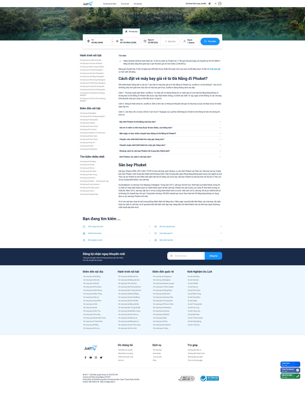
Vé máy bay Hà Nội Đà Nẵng (128, 294)
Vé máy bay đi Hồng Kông (162, 290)
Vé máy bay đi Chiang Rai (88, 149)
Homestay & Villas (109, 4)
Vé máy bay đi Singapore (162, 276)
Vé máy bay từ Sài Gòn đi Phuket (91, 63)
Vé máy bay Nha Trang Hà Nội (129, 307)
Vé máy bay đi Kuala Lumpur (89, 188)
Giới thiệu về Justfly (125, 350)
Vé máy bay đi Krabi (86, 146)
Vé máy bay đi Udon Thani (89, 126)
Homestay (157, 353)
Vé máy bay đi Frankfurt (162, 325)
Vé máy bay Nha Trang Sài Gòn (129, 290)
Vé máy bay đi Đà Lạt (87, 168)
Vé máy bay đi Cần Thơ (91, 311)
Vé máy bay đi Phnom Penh (163, 304)
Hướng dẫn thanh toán (196, 353)
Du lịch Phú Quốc (194, 290)
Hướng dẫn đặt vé (194, 350)
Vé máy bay (138, 4)
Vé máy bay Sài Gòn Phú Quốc (129, 325)
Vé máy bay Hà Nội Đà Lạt (127, 318)
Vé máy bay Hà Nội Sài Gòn (128, 276)
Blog (154, 360)
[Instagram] (96, 357)
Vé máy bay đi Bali (160, 318)
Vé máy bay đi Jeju (102, 181)
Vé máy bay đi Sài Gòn (87, 178)
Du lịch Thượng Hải (195, 304)
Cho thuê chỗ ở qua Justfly (196, 4)
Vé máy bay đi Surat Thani (88, 139)
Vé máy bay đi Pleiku (91, 325)
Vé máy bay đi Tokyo (160, 328)
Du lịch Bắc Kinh (194, 314)
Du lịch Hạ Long (193, 307)
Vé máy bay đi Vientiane (162, 307)
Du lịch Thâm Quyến (195, 318)
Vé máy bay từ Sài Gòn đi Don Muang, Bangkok (93, 100)
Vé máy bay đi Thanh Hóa (92, 321)
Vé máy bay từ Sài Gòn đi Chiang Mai (92, 89)
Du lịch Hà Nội (193, 283)
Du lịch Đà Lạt (193, 287)
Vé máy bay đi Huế (90, 307)
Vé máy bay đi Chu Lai (91, 328)
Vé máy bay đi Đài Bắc (161, 314)
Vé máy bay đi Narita (87, 181)
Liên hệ (120, 360)
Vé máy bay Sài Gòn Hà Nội (128, 301)
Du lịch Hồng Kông (194, 321)
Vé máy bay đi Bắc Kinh (161, 294)
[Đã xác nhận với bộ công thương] (209, 378)
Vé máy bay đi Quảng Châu (89, 194)
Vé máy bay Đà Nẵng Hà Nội (128, 304)
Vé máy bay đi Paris (160, 321)
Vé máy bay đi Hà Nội (87, 165)
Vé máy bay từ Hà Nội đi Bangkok (91, 70)
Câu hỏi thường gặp (195, 360)
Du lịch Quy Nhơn (194, 297)
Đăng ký (213, 256)
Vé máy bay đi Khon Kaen (88, 136)
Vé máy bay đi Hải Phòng (92, 290)
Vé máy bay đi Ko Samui (88, 129)
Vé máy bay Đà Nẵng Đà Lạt (128, 321)
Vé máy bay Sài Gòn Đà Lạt (128, 314)
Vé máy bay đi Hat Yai (87, 142)
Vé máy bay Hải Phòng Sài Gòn (129, 287)
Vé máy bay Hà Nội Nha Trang (129, 311)
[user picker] (217, 3)
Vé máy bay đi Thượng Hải (163, 301)
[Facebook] (85, 357)
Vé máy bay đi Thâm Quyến (163, 287)
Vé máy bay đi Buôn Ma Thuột (94, 318)
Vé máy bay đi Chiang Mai (88, 120)
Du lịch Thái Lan (194, 325)
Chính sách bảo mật (125, 357)
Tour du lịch (125, 4)
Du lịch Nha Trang (194, 294)
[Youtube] (90, 357)
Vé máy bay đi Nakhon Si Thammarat (92, 133)
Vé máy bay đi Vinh (90, 304)
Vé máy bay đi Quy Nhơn (92, 301)
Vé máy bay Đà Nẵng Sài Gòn (129, 280)
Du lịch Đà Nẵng (193, 276)
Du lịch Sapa (192, 301)
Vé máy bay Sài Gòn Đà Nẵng (129, 297)
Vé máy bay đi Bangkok (88, 113)
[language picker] (209, 3)
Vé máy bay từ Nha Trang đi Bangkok (92, 80)
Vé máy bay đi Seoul (87, 191)
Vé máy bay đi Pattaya (87, 123)
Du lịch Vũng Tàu (194, 311)
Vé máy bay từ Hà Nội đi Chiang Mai (92, 86)
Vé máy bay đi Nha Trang (88, 174)
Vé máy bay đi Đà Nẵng (88, 161)
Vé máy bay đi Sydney (161, 311)
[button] (170, 122)
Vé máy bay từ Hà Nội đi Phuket (90, 60)
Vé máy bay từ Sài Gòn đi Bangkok (92, 73)
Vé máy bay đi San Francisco (90, 184)
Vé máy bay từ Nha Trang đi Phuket (92, 67)
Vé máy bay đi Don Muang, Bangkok (92, 116)
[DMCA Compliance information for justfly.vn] (186, 378)
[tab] (94, 31)
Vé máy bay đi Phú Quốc (88, 171)
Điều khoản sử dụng (125, 353)
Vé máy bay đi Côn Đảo (91, 314)
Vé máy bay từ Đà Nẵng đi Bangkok (92, 76)
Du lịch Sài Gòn (193, 280)
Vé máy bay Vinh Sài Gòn (127, 283)
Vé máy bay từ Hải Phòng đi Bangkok (92, 83)
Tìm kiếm (212, 41)
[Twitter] (101, 357)
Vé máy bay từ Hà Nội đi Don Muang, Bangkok (92, 94)
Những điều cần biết (195, 357)
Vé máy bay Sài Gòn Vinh (127, 328)
